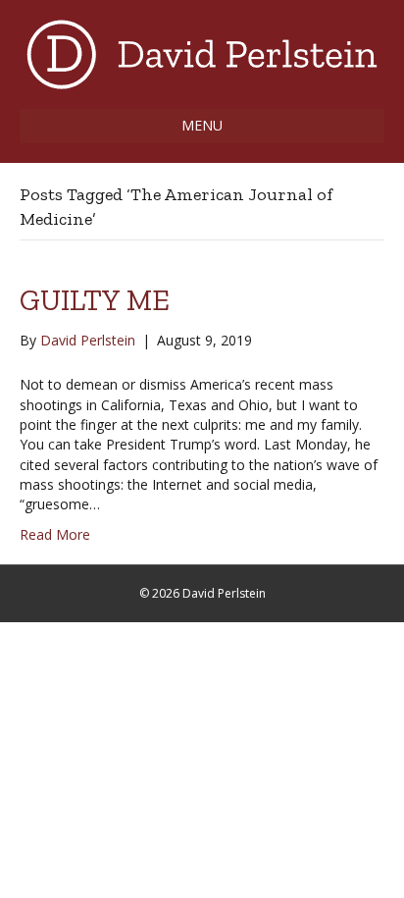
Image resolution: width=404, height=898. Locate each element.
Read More (55, 534)
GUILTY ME (95, 300)
